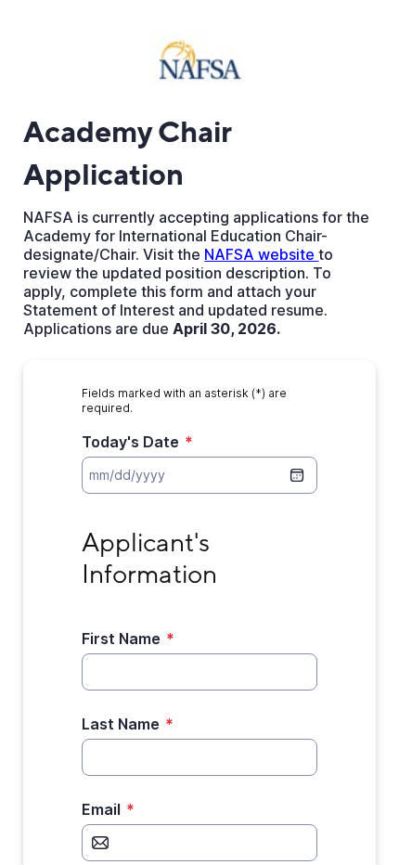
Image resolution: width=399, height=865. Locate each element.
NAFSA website (261, 254)
